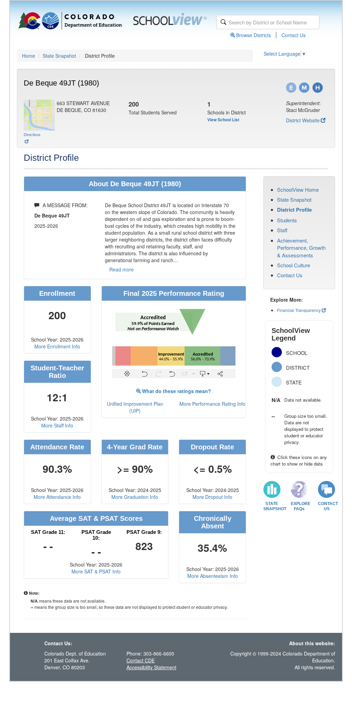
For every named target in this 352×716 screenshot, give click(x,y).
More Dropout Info (212, 496)
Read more (121, 269)
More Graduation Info (134, 496)
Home (28, 55)
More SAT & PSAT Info (96, 571)
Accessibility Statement (151, 667)
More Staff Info (57, 425)
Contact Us (294, 35)
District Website (303, 120)
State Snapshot (59, 55)
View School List (223, 119)
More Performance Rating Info (212, 403)
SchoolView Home (298, 189)
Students (287, 220)
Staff (282, 230)
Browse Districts (253, 35)
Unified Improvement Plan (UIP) (135, 407)
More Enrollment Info (57, 346)
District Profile (294, 209)
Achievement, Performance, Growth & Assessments (301, 248)
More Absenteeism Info (212, 575)
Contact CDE (140, 660)
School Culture (293, 265)
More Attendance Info (57, 496)
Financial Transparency (299, 310)
